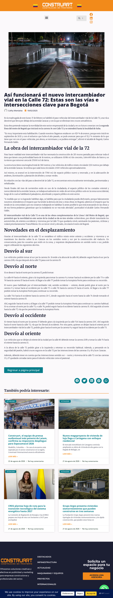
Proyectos (43, 579)
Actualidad (43, 568)
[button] (46, 17)
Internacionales (46, 584)
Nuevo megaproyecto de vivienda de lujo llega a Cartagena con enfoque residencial (82, 438)
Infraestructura (47, 562)
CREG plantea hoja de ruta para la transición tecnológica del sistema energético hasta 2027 (27, 508)
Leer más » (13, 456)
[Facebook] (91, 14)
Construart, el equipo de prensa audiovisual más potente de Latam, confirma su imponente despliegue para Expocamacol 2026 (27, 439)
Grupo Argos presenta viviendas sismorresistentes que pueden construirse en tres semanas (80, 508)
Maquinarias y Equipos (50, 573)
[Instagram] (91, 22)
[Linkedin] (91, 18)
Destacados (44, 557)
